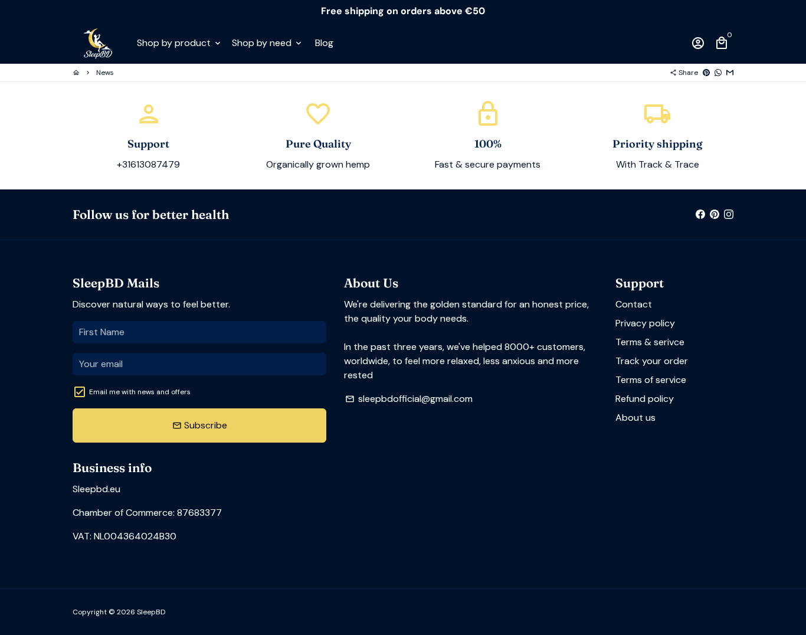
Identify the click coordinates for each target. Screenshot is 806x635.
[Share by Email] (729, 72)
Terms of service (650, 380)
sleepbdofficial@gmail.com (409, 398)
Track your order (651, 361)
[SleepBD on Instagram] (728, 214)
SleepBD (151, 612)
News (105, 72)
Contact (633, 304)
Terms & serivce (649, 342)
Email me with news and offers (140, 392)
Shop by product (179, 43)
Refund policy (644, 398)
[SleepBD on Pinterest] (714, 214)
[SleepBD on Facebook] (700, 214)
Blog (324, 43)
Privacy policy (645, 323)
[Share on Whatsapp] (718, 72)
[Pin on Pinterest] (706, 72)
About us (635, 417)
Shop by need (267, 43)
